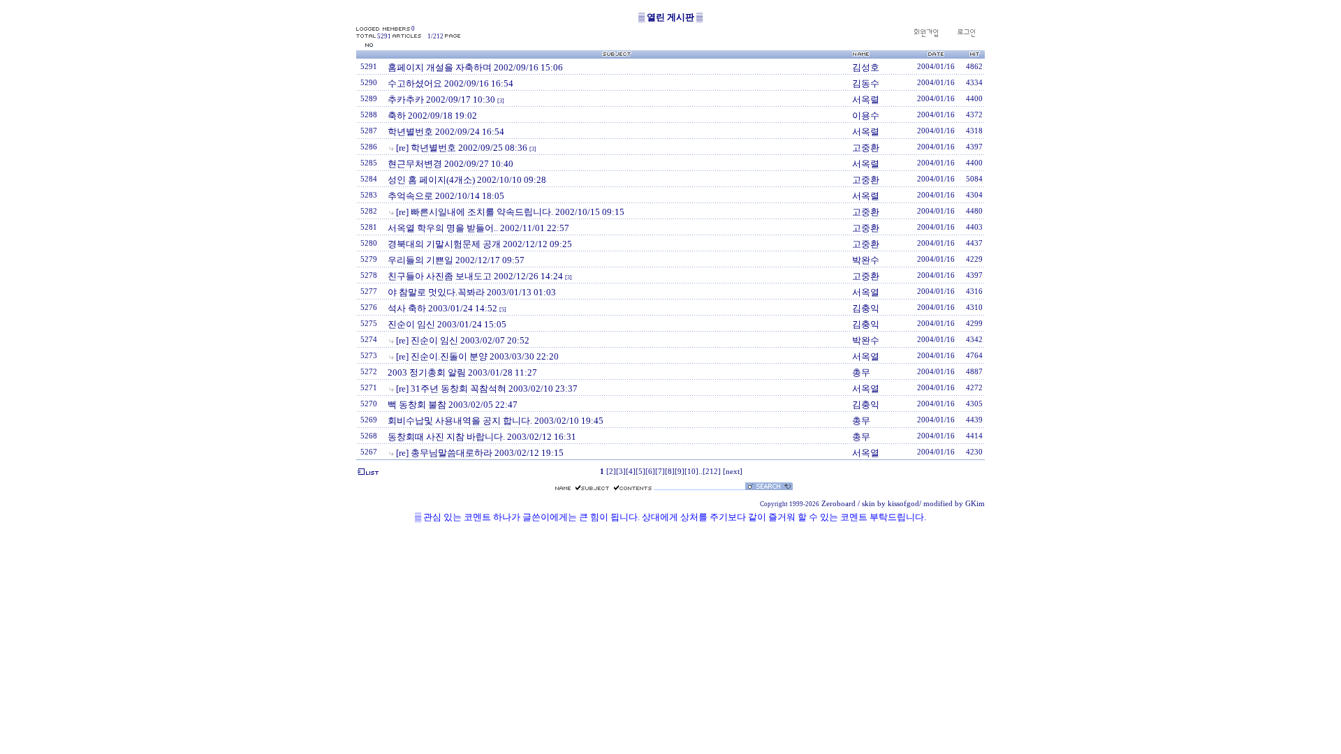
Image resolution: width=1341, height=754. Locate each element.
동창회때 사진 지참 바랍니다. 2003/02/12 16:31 (482, 436)
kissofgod (903, 504)
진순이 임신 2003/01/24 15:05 (447, 324)
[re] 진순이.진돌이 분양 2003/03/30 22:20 (477, 356)
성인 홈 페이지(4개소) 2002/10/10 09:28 (467, 180)
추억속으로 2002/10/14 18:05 (446, 196)
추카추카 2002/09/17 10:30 (441, 99)
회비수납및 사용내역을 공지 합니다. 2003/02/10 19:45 (495, 420)
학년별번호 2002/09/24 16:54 (446, 131)
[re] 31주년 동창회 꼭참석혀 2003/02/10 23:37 (487, 388)
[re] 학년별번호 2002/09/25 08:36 (461, 147)
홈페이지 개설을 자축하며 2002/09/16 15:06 (475, 67)
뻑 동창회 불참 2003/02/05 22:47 (453, 404)
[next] (732, 471)
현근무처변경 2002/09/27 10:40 (450, 163)
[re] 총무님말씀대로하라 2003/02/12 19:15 (480, 453)
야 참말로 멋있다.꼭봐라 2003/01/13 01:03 (472, 292)
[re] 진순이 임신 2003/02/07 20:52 (462, 340)
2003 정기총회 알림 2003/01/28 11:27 (462, 372)
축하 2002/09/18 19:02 (432, 115)
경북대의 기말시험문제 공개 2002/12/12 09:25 (480, 244)
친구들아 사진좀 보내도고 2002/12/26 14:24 (475, 276)
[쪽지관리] (966, 35)
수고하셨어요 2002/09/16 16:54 (450, 83)
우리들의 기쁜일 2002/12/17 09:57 (456, 260)
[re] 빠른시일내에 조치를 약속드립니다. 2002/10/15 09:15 (510, 212)
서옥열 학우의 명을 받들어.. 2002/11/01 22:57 (478, 228)
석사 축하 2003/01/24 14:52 (442, 308)
